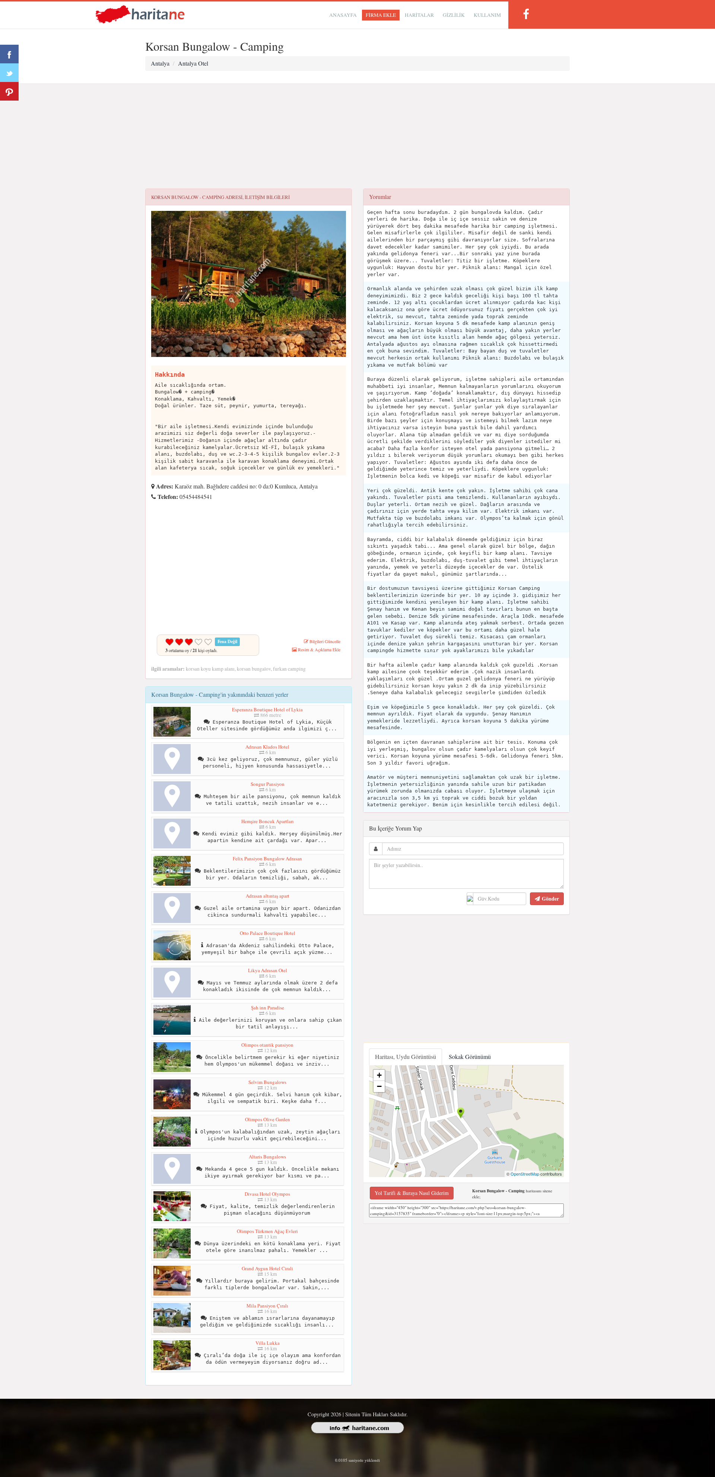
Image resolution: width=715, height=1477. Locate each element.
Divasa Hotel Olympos (267, 1193)
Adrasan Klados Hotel (267, 746)
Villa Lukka (267, 1343)
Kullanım (487, 15)
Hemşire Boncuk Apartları (267, 821)
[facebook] (525, 13)
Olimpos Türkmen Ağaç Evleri (267, 1231)
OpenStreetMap (525, 1174)
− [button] (379, 1086)
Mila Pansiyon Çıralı (267, 1305)
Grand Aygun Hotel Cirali (267, 1268)
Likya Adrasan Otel (267, 970)
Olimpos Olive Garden (267, 1119)
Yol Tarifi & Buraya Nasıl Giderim (412, 1192)
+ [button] (379, 1075)
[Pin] (9, 91)
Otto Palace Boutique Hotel (267, 933)
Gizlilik (454, 15)
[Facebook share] (9, 54)
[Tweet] (9, 72)
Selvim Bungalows (267, 1082)
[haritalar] (140, 14)
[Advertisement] (357, 136)
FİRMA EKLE (381, 15)
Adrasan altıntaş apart (267, 895)
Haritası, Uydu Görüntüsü (405, 1056)
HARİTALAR (419, 15)
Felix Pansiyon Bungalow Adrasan (267, 858)
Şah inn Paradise (267, 1007)
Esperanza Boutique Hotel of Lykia (267, 709)
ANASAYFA (343, 15)
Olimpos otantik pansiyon (267, 1044)
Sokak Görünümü (470, 1056)
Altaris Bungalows (267, 1156)
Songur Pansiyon (268, 784)
